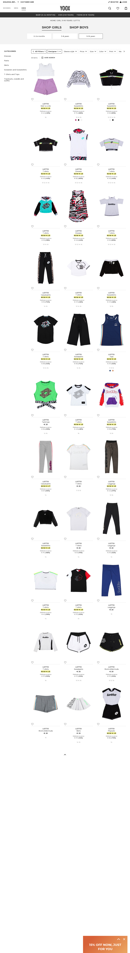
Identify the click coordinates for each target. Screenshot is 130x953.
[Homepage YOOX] (65, 8)
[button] (16, 56)
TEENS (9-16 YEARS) (85, 15)
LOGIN (123, 2)
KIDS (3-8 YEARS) (66, 15)
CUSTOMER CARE (27, 2)
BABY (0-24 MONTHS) (45, 15)
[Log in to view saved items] (117, 8)
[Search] (109, 8)
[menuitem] (6, 8)
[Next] (124, 51)
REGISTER (114, 2)
